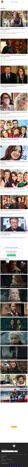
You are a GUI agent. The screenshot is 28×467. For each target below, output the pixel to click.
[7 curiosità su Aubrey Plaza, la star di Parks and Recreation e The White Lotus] (14, 152)
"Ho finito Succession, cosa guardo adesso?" (11, 251)
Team (16, 454)
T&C (14, 454)
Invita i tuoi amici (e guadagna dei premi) (6, 459)
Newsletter (2, 457)
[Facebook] (1, 463)
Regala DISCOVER (3, 460)
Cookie (12, 454)
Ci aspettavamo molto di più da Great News (9, 139)
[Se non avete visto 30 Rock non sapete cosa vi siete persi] (14, 178)
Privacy (9, 454)
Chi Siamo (2, 454)
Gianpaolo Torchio (7, 190)
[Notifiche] (24, 2)
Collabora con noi (20, 454)
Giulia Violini (8, 164)
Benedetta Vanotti (8, 87)
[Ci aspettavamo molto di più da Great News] (14, 129)
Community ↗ (3, 458)
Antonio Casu (7, 235)
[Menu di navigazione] (26, 1)
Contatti (6, 454)
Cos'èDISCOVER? (15, 2)
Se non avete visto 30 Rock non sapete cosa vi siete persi (12, 188)
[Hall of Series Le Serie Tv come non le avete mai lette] (2, 1)
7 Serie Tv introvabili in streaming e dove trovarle (10, 210)
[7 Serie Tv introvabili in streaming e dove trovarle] (14, 202)
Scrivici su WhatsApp (12, 255)
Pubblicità (25, 454)
